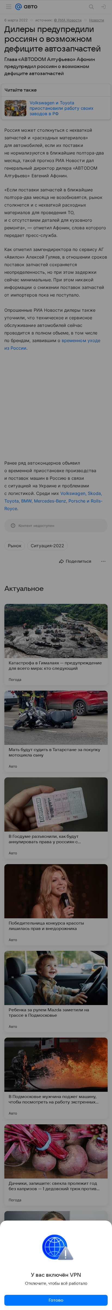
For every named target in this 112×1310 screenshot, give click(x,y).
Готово (56, 1300)
